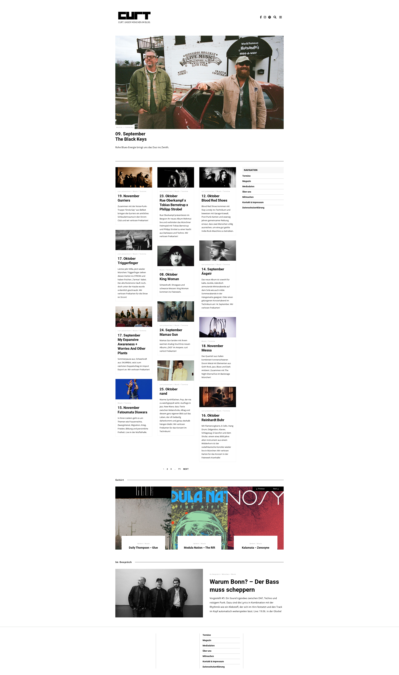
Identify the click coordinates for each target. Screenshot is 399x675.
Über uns (246, 192)
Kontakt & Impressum (253, 202)
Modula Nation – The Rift (199, 547)
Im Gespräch (123, 562)
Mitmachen (248, 197)
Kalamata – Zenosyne (255, 547)
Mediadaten (248, 186)
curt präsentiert (124, 191)
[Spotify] (269, 17)
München (225, 574)
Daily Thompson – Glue (143, 547)
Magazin (246, 181)
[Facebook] (260, 17)
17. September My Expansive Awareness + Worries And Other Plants (131, 344)
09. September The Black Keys (131, 136)
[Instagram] (265, 17)
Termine (129, 127)
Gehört (119, 480)
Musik (119, 127)
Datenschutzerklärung (253, 207)
